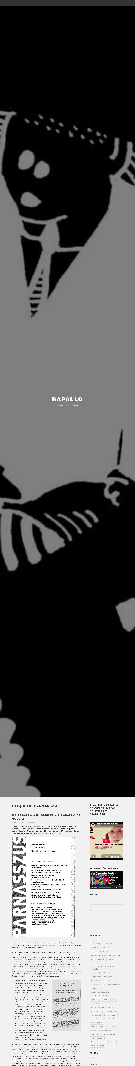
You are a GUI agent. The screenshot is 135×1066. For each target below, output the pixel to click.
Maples (112, 1000)
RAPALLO (67, 399)
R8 (90, 924)
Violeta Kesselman (97, 1046)
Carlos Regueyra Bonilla (99, 951)
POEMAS (108, 1019)
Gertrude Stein (96, 977)
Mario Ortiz (95, 1003)
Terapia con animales (98, 1042)
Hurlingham (108, 977)
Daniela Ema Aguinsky (99, 955)
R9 (90, 928)
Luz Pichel (107, 996)
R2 (90, 902)
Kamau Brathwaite (114, 984)
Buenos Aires (107, 947)
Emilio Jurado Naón (98, 959)
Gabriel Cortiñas (104, 973)
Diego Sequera (114, 955)
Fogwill (93, 973)
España (110, 959)
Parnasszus (37, 826)
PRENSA (92, 1057)
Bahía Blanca (95, 947)
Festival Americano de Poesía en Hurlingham (102, 968)
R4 (90, 910)
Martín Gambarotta (97, 1011)
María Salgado (96, 1015)
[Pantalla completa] (120, 887)
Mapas (105, 1000)
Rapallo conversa (105, 1030)
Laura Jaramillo (96, 988)
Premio (112, 1026)
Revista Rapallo (96, 1034)
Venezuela (111, 1042)
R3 (90, 906)
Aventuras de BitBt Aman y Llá (101, 944)
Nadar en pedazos (110, 1015)
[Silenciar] (117, 887)
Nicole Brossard (96, 1019)
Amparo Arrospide (97, 940)
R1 (90, 899)
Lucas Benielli (96, 996)
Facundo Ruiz (96, 963)
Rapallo (93, 1030)
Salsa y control (109, 1034)
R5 (90, 913)
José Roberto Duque (98, 984)
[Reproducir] (92, 887)
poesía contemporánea (99, 1026)
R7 (90, 921)
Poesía (115, 1019)
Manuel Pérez (95, 1000)
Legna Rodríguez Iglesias (100, 992)
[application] (106, 880)
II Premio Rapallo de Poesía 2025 (102, 980)
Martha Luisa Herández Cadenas (102, 1007)
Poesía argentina (97, 1023)
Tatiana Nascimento (98, 1038)
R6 (90, 917)
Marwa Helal (111, 1011)
